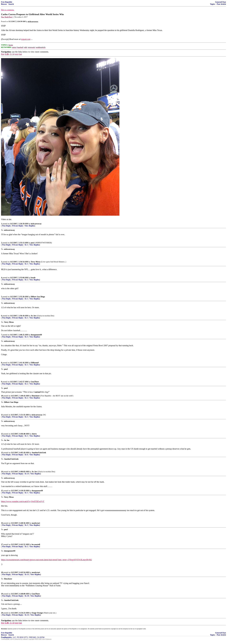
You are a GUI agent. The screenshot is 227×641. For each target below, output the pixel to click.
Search (11, 4)
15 (2, 491)
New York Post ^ (7, 17)
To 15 (27, 575)
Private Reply (17, 226)
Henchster (36, 396)
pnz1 (33, 243)
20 (2, 613)
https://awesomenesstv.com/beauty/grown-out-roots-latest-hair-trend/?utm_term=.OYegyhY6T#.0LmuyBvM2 (46, 560)
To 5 (26, 417)
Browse (4, 4)
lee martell (36, 544)
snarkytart (36, 523)
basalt (33, 278)
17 (2, 544)
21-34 (12, 54)
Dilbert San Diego (38, 297)
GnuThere (35, 382)
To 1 (26, 245)
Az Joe (33, 316)
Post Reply (6, 226)
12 (2, 434)
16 (2, 523)
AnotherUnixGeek (39, 453)
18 (2, 572)
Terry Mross (35, 262)
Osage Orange (37, 613)
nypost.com (25, 39)
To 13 (27, 474)
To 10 (27, 596)
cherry (34, 434)
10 (2, 396)
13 (2, 453)
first (2, 54)
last (20, 54)
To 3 (26, 337)
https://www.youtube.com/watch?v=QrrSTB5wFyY (22, 501)
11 (2, 415)
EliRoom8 (35, 363)
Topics (212, 4)
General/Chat (220, 2)
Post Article (221, 4)
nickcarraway (36, 224)
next (17, 54)
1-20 (7, 54)
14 (2, 472)
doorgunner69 (36, 335)
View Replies (30, 226)
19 (2, 594)
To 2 (26, 280)
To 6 (26, 455)
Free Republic (6, 2)
